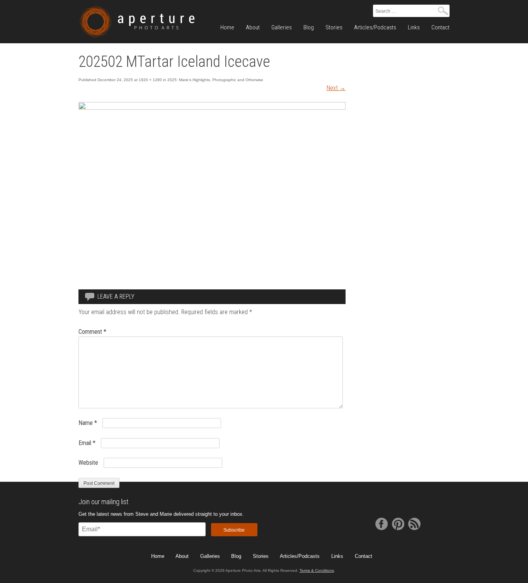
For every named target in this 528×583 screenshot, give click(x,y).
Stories (333, 27)
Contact (440, 27)
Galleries (281, 27)
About (253, 27)
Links (414, 27)
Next (336, 88)
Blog (308, 27)
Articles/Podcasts (375, 27)
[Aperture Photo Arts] (136, 22)
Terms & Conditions (317, 570)
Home (227, 27)
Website (88, 462)
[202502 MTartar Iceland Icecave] (212, 107)
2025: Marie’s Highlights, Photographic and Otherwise (215, 80)
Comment (92, 331)
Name (87, 423)
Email (86, 443)
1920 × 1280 (150, 80)
